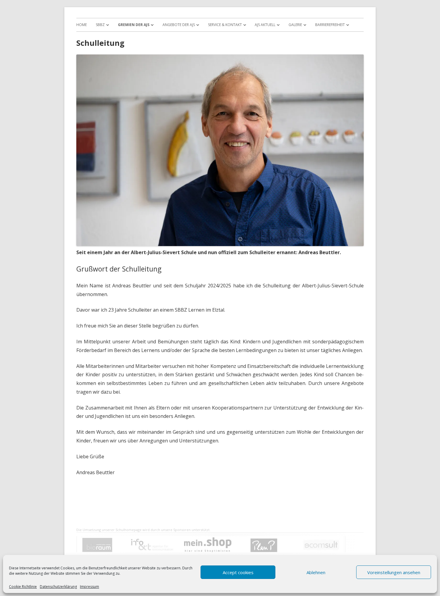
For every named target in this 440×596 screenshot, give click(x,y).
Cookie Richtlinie (23, 587)
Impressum (89, 587)
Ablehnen (316, 572)
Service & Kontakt (225, 24)
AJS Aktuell (265, 24)
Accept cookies (238, 572)
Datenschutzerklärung (58, 587)
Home (81, 24)
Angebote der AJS (179, 24)
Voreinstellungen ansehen (393, 572)
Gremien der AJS (133, 24)
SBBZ (100, 24)
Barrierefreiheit (330, 24)
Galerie (295, 24)
